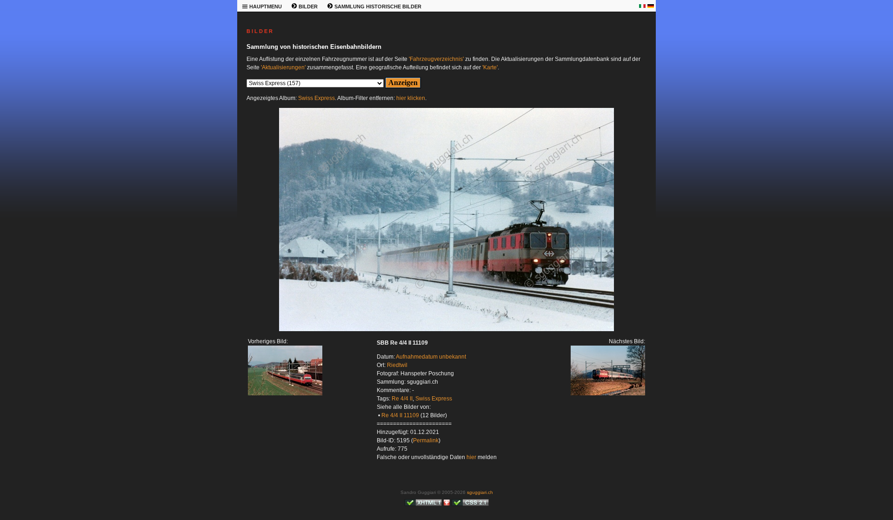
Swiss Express (316, 98)
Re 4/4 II (402, 398)
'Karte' (490, 67)
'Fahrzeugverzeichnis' (436, 59)
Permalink (426, 440)
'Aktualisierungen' (283, 67)
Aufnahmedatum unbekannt (431, 356)
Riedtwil (397, 365)
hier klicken (410, 98)
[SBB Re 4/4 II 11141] (446, 329)
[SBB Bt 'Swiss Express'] (285, 393)
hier (471, 457)
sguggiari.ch (480, 492)
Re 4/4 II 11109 (400, 415)
